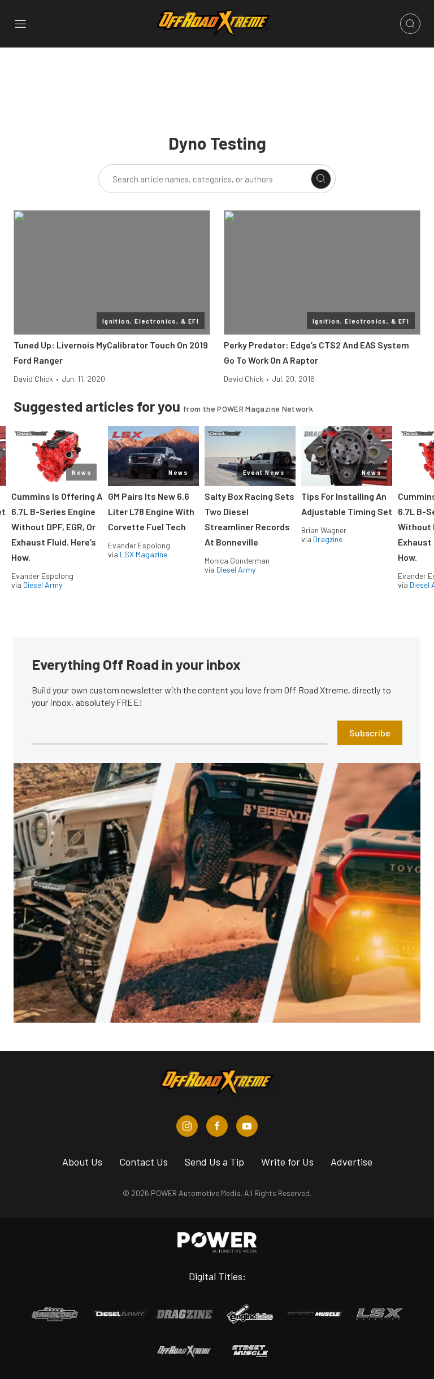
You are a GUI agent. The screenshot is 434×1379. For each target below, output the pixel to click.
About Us (82, 1161)
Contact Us (143, 1161)
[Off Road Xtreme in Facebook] (217, 1126)
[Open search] (410, 24)
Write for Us (287, 1161)
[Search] (321, 179)
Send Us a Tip (214, 1161)
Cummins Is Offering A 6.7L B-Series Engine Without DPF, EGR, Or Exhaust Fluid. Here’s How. (56, 526)
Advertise (351, 1161)
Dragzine (327, 539)
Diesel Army (42, 585)
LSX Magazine (143, 554)
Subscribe (369, 732)
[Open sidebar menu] (20, 23)
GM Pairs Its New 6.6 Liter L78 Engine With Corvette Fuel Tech (151, 511)
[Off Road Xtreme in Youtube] (247, 1126)
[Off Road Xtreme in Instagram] (187, 1126)
